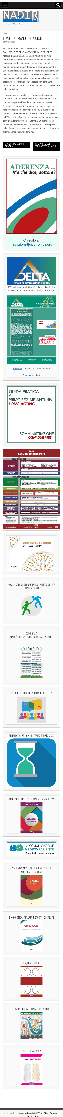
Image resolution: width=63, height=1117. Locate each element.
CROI (5, 33)
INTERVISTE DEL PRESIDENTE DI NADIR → (45, 146)
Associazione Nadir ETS (29, 1113)
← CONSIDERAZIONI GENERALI (14, 145)
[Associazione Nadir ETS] (20, 15)
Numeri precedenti (31, 375)
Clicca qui (17, 368)
